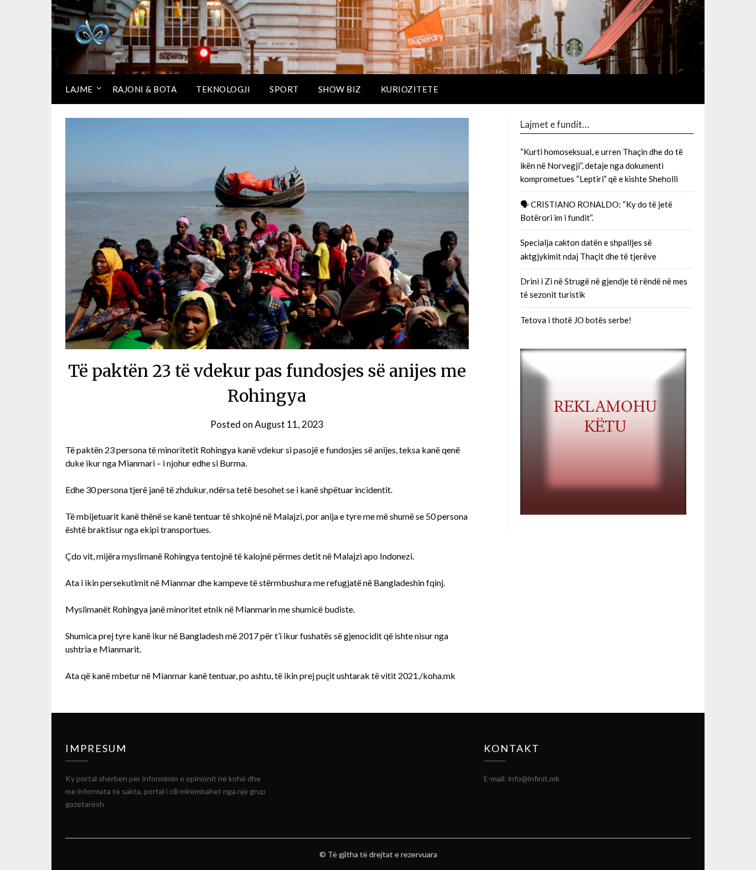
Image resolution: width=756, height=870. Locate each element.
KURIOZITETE (410, 89)
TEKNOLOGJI (223, 89)
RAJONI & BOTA (144, 89)
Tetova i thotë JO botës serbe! (575, 320)
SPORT (284, 89)
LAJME (79, 89)
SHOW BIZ (339, 89)
